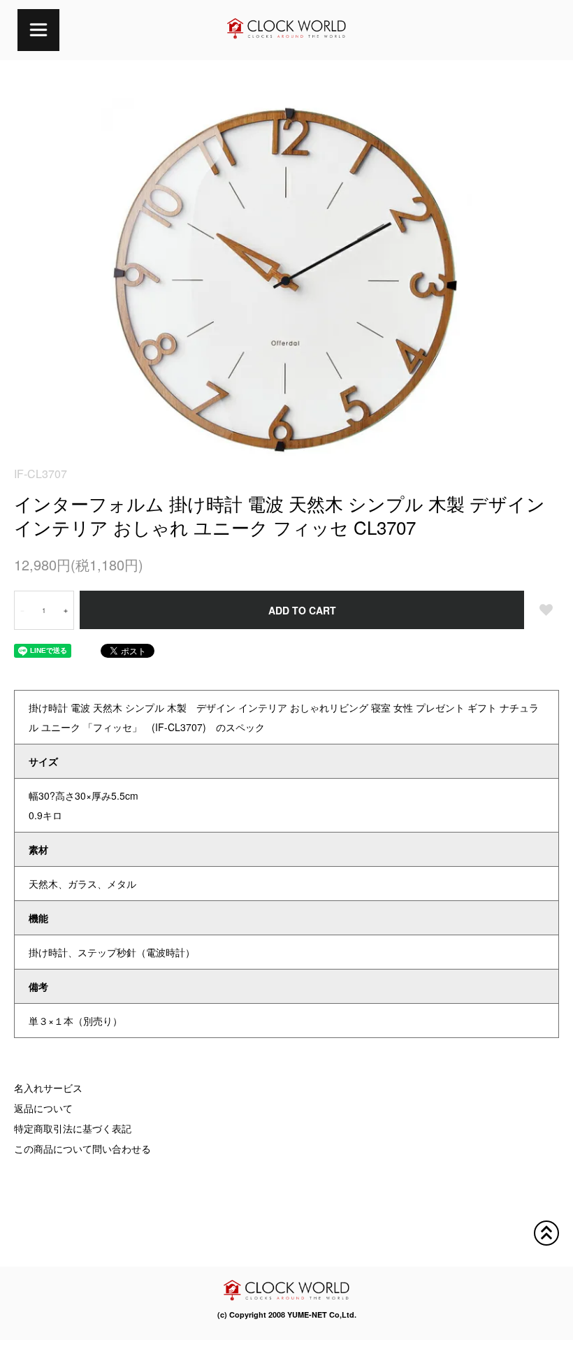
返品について (43, 1108)
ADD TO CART (302, 610)
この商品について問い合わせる (82, 1148)
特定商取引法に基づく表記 (72, 1128)
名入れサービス (48, 1088)
